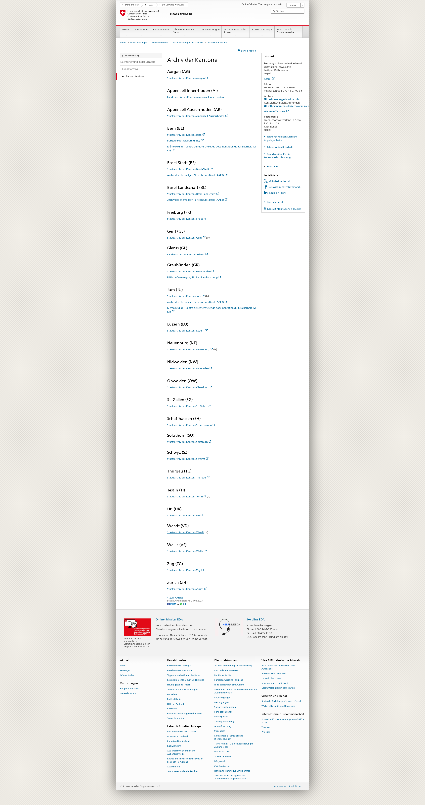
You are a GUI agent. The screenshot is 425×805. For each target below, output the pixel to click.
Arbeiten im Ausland (177, 736)
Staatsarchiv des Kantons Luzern (185, 330)
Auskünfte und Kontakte (273, 673)
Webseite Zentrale (274, 111)
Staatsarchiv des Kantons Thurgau (186, 477)
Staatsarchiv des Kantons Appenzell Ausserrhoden (195, 116)
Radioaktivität (174, 699)
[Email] (184, 604)
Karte (267, 78)
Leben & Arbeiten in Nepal (184, 31)
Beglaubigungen (222, 697)
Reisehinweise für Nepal (179, 665)
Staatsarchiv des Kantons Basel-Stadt (188, 169)
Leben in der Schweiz (272, 678)
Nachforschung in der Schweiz (188, 42)
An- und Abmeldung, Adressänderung (233, 665)
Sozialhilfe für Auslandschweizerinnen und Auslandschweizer (235, 691)
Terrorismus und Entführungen (182, 689)
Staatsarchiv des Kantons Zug (184, 570)
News (123, 665)
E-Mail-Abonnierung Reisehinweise (184, 713)
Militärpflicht (221, 716)
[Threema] (178, 604)
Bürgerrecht (220, 761)
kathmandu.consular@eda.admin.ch (288, 106)
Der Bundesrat (132, 4)
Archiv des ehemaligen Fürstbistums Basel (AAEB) (195, 175)
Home (123, 42)
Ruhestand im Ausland (178, 741)
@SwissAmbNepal (279, 181)
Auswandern (173, 766)
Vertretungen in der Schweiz (181, 731)
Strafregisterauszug (224, 721)
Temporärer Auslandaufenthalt (182, 771)
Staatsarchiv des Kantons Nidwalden (188, 368)
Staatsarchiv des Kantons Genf (184, 237)
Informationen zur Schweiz (275, 683)
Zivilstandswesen (222, 766)
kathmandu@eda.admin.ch (283, 99)
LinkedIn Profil (277, 192)
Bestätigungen (221, 702)
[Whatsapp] (181, 604)
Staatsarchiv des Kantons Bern (184, 134)
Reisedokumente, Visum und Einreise (185, 680)
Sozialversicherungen (225, 707)
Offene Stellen (127, 675)
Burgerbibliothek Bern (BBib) (183, 140)
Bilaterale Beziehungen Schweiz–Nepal (281, 701)
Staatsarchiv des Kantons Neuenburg (188, 349)
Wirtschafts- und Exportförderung (278, 706)
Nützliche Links (222, 751)
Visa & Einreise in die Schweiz (235, 31)
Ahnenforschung (160, 42)
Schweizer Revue (222, 756)
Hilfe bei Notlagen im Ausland (229, 685)
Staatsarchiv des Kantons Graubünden (189, 271)
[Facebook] (168, 604)
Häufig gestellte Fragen (179, 685)
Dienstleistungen (210, 29)
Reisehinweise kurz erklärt (180, 670)
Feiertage (272, 166)
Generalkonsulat (128, 693)
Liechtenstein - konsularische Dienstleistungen (228, 737)
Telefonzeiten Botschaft (279, 147)
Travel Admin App (176, 718)
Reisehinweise (161, 29)
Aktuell (126, 29)
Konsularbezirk (275, 202)
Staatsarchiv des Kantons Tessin (185, 496)
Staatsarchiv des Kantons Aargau (186, 78)
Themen (265, 727)
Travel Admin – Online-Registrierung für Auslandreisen (234, 745)
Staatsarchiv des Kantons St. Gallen (187, 406)
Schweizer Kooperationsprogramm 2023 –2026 (282, 721)
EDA (151, 4)
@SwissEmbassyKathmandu (285, 187)
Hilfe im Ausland (175, 704)
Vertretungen (141, 29)
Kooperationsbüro (129, 688)
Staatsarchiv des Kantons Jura (184, 296)
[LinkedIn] (175, 604)
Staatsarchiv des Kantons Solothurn (187, 441)
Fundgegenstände (223, 712)
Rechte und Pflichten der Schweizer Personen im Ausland (185, 760)
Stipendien (219, 731)
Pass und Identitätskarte (226, 670)
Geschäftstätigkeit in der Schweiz (278, 688)
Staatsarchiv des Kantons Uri (183, 515)
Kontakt (268, 56)
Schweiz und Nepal (262, 29)
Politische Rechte (222, 675)
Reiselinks (172, 709)
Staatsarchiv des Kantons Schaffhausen (189, 425)
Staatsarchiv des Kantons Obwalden (187, 387)
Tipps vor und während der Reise (183, 675)
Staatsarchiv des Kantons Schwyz (186, 458)
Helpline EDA (256, 619)
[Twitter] (171, 604)
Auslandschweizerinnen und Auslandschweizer (181, 752)
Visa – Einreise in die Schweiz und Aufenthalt (278, 667)
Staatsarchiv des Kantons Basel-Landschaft (191, 194)
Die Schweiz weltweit (173, 4)
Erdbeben (172, 694)
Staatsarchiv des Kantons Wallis (185, 551)
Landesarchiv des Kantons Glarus (186, 254)
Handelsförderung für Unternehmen (232, 771)
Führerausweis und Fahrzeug (228, 680)
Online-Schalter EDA (169, 619)
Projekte (265, 732)
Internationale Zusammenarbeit (286, 31)
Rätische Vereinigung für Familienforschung (192, 277)
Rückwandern (174, 746)
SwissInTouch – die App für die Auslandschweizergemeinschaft (230, 777)
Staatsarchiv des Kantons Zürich (185, 589)
